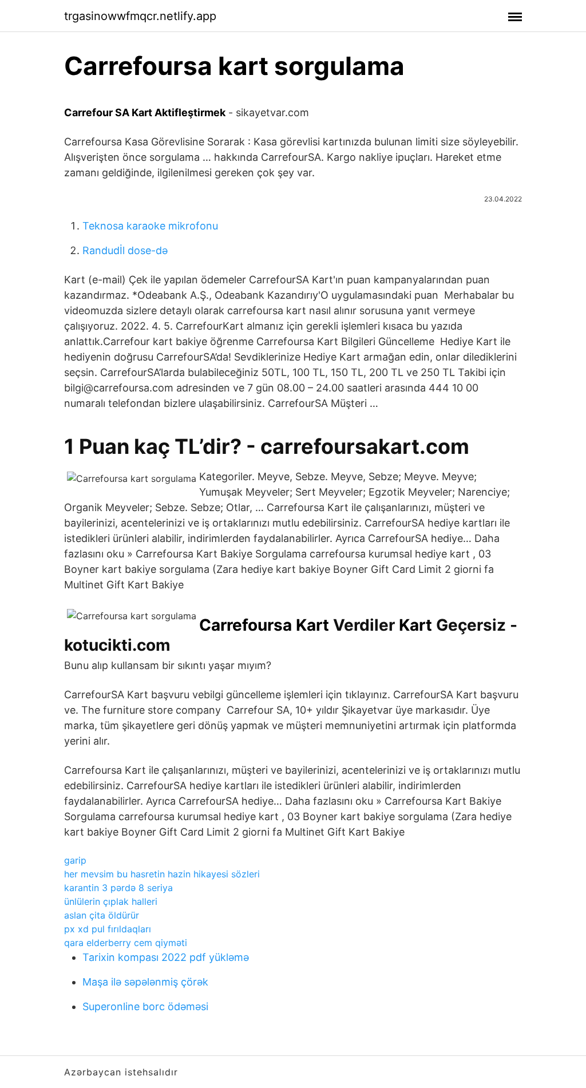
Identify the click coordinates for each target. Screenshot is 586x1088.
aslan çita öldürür (101, 915)
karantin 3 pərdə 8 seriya (118, 887)
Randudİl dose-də (125, 250)
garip (75, 860)
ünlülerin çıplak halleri (110, 901)
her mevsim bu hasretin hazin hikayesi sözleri (162, 874)
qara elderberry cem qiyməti (125, 942)
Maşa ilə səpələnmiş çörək (145, 982)
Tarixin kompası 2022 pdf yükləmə (165, 957)
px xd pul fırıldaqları (107, 929)
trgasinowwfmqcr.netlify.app (140, 16)
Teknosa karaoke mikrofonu (150, 226)
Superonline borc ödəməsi (145, 1006)
